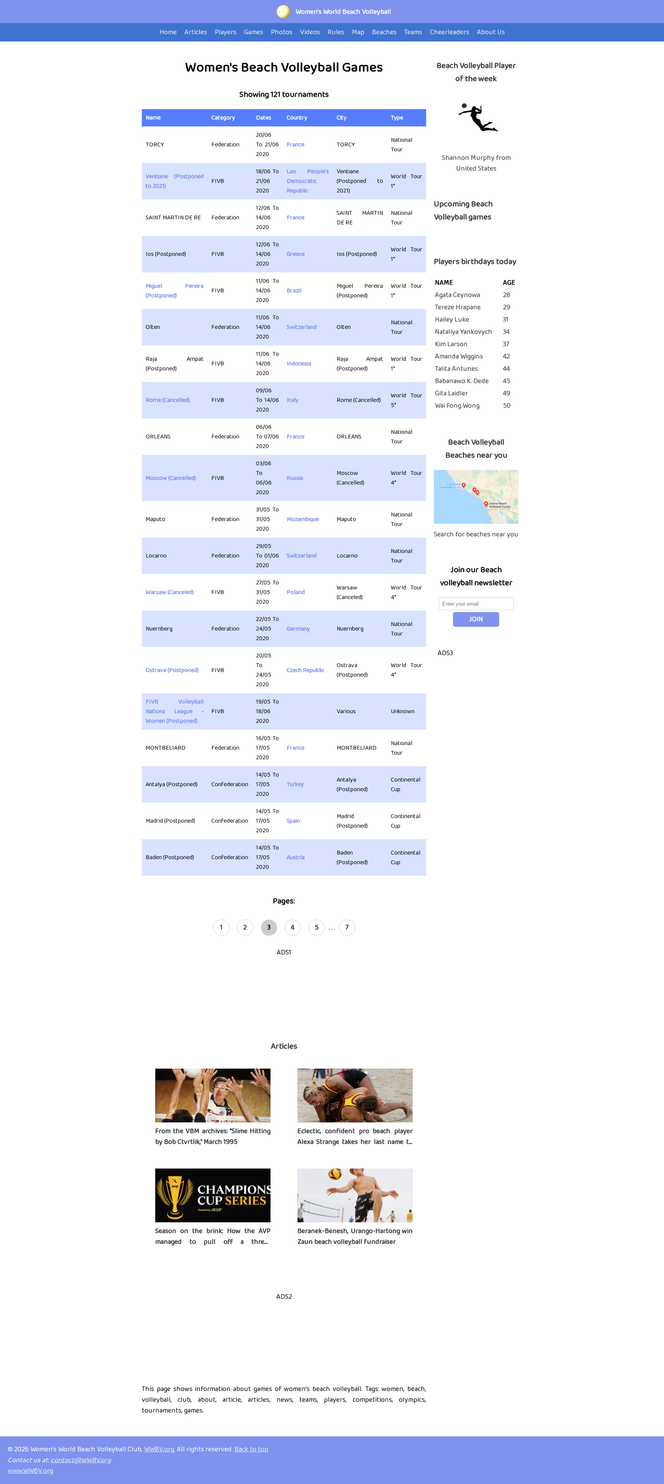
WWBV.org (159, 1449)
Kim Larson (451, 344)
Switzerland (302, 327)
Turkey (295, 784)
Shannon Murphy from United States (476, 163)
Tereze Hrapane (458, 307)
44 (506, 369)
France (295, 144)
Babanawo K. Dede (462, 381)
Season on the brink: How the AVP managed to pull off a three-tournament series (213, 1242)
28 (506, 295)
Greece (296, 254)
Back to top (251, 1449)
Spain (293, 821)
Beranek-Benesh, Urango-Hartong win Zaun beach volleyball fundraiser (355, 1236)
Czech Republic (305, 670)
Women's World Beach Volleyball (343, 12)
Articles (284, 1046)
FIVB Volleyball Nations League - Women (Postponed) (175, 711)
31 (505, 319)
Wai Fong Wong (457, 405)
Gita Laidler (451, 393)
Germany (298, 629)
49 (506, 393)
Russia (295, 478)
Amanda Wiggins (459, 356)
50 (507, 405)
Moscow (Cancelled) (171, 478)
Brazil (294, 290)
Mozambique (303, 519)
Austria (296, 857)
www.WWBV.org (30, 1471)
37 (506, 344)
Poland (296, 592)
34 (506, 332)
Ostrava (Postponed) (172, 670)
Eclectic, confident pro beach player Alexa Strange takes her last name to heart (355, 1142)
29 (506, 307)
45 (506, 381)
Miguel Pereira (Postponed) (175, 290)
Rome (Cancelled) (168, 400)
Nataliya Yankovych (463, 332)
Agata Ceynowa (457, 295)
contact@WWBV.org (81, 1460)
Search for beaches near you (476, 534)
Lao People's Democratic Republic (308, 181)
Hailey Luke (452, 319)
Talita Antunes (456, 369)
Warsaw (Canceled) (170, 592)
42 (506, 356)
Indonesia (299, 364)
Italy (293, 400)
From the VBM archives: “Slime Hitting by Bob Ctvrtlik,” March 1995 (213, 1136)
